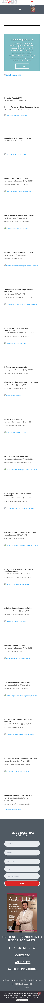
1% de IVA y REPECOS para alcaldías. (18, 682)
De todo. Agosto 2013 (13, 98)
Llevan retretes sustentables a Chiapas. (19, 215)
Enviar (22, 883)
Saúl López (10, 294)
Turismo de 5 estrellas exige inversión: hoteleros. (18, 290)
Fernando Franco (12, 611)
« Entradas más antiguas (12, 810)
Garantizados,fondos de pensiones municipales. (17, 494)
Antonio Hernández (12, 574)
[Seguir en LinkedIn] (29, 948)
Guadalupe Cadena (12, 685)
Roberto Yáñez (12, 109)
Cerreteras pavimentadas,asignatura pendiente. (18, 720)
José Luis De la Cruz (13, 724)
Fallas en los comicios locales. (16, 645)
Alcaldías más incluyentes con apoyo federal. (21, 382)
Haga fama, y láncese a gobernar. (18, 138)
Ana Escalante (11, 535)
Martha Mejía (10, 385)
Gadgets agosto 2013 (22, 39)
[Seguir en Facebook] (10, 948)
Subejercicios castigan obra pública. (18, 608)
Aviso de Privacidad (23, 969)
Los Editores (11, 100)
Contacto (22, 955)
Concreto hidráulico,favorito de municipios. (20, 758)
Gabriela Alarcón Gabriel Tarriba (17, 798)
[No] (41, 997)
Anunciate (22, 962)
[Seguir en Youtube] (19, 948)
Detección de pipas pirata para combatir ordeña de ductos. (19, 570)
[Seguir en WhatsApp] (34, 948)
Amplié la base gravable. (13, 419)
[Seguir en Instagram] (24, 948)
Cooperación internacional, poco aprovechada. (16, 329)
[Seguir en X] (15, 948)
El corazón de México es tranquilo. (17, 456)
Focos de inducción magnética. (16, 178)
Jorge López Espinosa (14, 181)
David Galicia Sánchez (13, 422)
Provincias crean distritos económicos (19, 252)
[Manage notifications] (39, 993)
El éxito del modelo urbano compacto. (18, 795)
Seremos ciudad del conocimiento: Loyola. (20, 532)
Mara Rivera (10, 255)
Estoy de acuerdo (22, 1000)
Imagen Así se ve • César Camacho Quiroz (21, 107)
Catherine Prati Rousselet (14, 333)
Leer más (22, 66)
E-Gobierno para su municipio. (15, 367)
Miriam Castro (11, 218)
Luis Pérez (10, 141)
